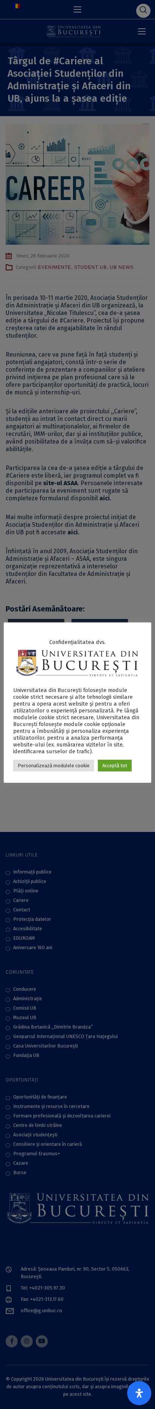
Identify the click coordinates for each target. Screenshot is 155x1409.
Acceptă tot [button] (114, 765)
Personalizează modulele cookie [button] (54, 765)
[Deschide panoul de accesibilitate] (139, 1393)
